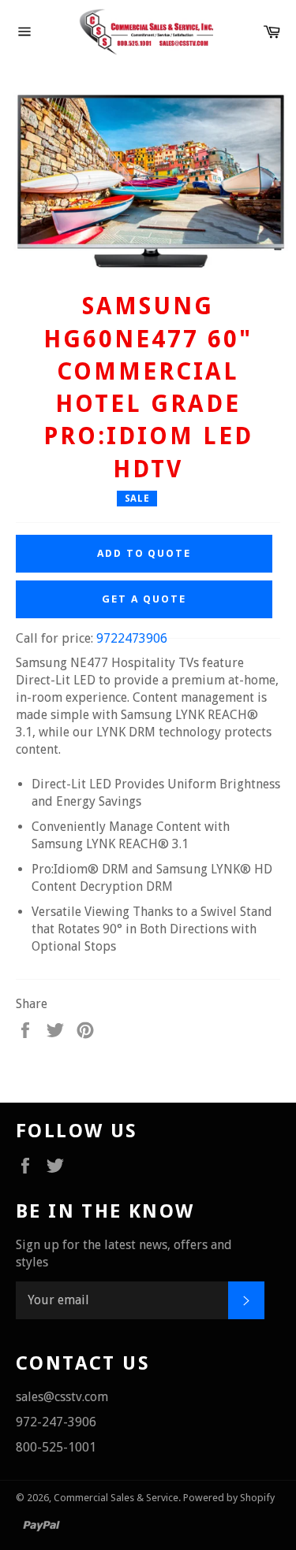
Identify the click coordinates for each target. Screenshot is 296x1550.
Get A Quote (143, 599)
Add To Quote (144, 553)
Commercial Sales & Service (116, 1498)
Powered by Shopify (229, 1498)
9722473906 (131, 638)
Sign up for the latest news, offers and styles (124, 1253)
